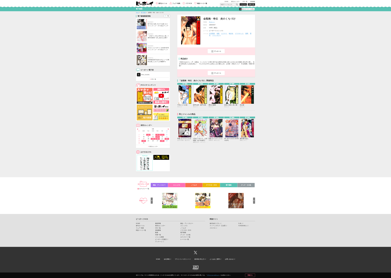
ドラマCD (189, 3)
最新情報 (158, 223)
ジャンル (243, 4)
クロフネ (212, 228)
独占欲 (231, 33)
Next (168, 129)
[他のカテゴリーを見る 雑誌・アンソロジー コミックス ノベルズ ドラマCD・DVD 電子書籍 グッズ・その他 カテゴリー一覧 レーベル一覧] (247, 9)
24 (143, 141)
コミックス (176, 185)
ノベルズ (194, 185)
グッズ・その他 (246, 185)
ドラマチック (239, 33)
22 (166, 139)
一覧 (167, 16)
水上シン (212, 22)
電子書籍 (143, 12)
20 (157, 139)
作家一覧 (251, 4)
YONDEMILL (242, 225)
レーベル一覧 (184, 239)
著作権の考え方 (199, 259)
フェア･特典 (176, 3)
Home (137, 12)
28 (162, 141)
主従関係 (212, 33)
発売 (235, 1)
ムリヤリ (224, 33)
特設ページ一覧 (202, 3)
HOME (226, 1)
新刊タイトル (163, 3)
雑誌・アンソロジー (159, 185)
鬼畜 (218, 33)
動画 (156, 232)
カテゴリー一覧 (144, 188)
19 (153, 139)
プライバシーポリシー (213, 275)
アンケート (217, 51)
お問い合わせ (229, 259)
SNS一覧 (245, 1)
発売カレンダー (153, 146)
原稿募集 (252, 1)
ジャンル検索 (159, 237)
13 (157, 137)
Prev (137, 129)
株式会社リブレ (215, 223)
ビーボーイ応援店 (161, 239)
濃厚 (246, 33)
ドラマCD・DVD (211, 185)
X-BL (240, 223)
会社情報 (167, 259)
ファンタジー (216, 35)
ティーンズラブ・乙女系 (217, 225)
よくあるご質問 (215, 259)
